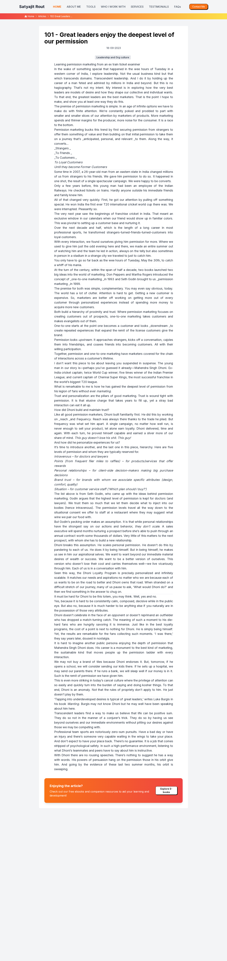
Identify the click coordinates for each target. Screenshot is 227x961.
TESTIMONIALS (159, 6)
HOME (57, 6)
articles (42, 16)
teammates (80, 750)
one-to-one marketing (86, 279)
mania (77, 265)
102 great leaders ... (61, 16)
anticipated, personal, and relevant (108, 139)
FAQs (177, 6)
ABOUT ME (74, 6)
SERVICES (137, 6)
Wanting (73, 704)
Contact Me (198, 6)
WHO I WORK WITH (113, 6)
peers (99, 750)
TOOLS (91, 6)
